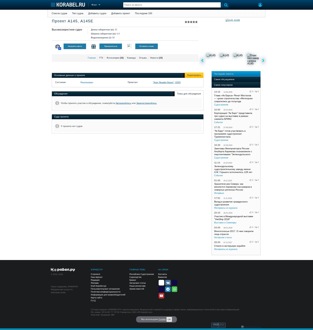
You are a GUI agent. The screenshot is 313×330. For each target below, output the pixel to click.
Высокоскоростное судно (67, 29)
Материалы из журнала (225, 208)
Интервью (219, 193)
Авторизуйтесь (123, 103)
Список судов (59, 13)
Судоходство (135, 277)
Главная (92, 58)
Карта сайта (96, 298)
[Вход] (260, 5)
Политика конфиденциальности (105, 292)
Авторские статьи (223, 237)
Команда (131, 58)
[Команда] (93, 46)
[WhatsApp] (174, 289)
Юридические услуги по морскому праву (62, 291)
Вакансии (162, 277)
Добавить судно (97, 13)
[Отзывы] (129, 46)
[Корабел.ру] (63, 270)
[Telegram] (168, 289)
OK (169, 319)
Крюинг (132, 280)
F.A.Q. (93, 300)
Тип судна (77, 13)
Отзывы (143, 58)
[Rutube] (174, 282)
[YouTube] (161, 295)
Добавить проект (120, 13)
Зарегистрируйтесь (146, 103)
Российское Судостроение (141, 274)
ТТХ (101, 58)
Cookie (162, 319)
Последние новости (223, 74)
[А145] (213, 60)
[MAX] (161, 289)
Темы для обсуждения (189, 93)
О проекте (95, 274)
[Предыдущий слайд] (202, 61)
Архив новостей (136, 289)
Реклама (95, 283)
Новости (156, 58)
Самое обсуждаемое (224, 79)
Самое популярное (223, 85)
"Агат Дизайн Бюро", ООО (167, 82)
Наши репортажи (137, 286)
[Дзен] (161, 282)
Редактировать (194, 75)
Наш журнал (96, 277)
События (218, 122)
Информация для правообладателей (108, 295)
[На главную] (68, 5)
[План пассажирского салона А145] (253, 60)
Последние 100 (143, 13)
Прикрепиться (110, 46)
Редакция (95, 280)
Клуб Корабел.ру (98, 286)
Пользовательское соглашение (105, 289)
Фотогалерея (115, 58)
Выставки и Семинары (225, 222)
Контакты (162, 274)
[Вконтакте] (168, 282)
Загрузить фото (75, 46)
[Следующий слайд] (263, 61)
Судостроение (221, 104)
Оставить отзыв (146, 46)
